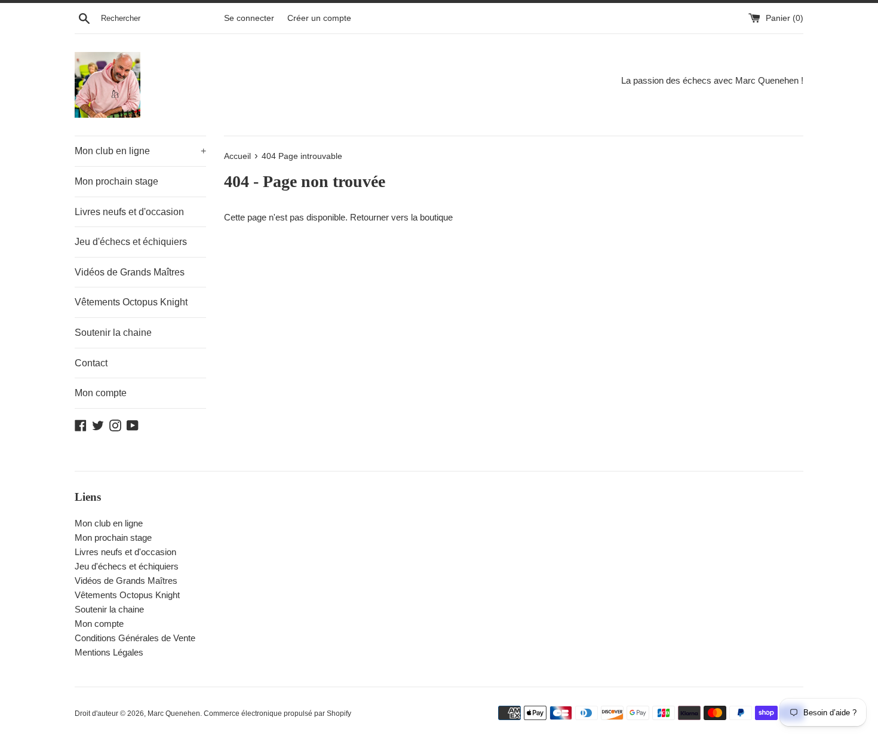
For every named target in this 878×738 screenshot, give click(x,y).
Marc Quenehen (174, 713)
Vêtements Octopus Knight (131, 302)
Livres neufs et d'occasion (129, 212)
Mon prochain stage (116, 181)
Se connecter (249, 18)
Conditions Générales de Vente (135, 638)
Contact (91, 363)
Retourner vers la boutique (401, 217)
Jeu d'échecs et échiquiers (131, 242)
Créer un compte (319, 18)
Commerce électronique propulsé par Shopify (277, 713)
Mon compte (101, 393)
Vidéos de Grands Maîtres (130, 272)
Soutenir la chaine (113, 332)
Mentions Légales (109, 652)
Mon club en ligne (140, 151)
